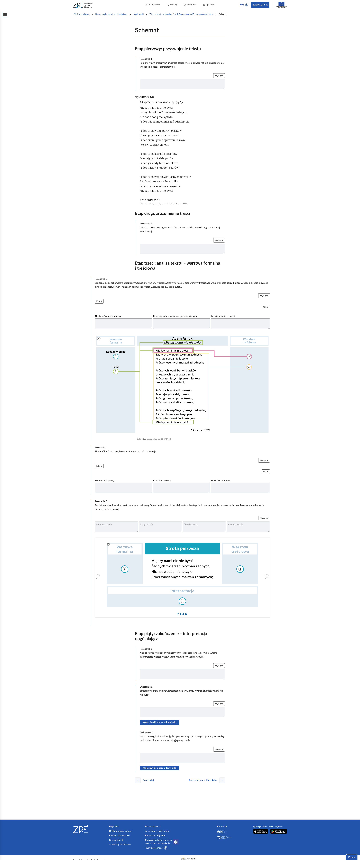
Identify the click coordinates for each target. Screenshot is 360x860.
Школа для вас (153, 826)
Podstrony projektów (155, 835)
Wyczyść (219, 75)
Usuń (265, 307)
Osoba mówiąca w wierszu (108, 316)
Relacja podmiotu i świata (223, 316)
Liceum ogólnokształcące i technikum (111, 14)
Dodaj (99, 301)
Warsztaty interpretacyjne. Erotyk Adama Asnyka (181, 14)
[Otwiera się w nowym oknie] (260, 831)
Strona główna (83, 14)
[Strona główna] (90, 829)
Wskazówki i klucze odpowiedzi (159, 722)
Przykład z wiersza (162, 481)
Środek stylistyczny (104, 481)
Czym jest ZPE (116, 840)
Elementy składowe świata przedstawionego (175, 316)
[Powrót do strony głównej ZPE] (83, 4)
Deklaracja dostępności (120, 831)
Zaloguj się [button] (260, 5)
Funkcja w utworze (220, 481)
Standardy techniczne (119, 844)
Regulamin (114, 826)
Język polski (138, 14)
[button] (247, 5)
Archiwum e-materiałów (157, 831)
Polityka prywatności (119, 835)
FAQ (242, 5)
